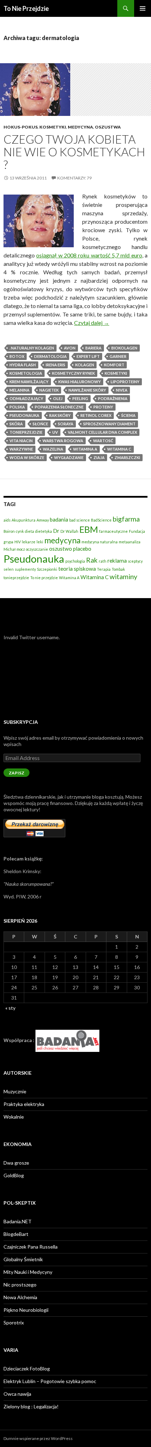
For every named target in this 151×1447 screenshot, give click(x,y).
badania (59, 519)
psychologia (75, 561)
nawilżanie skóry (87, 390)
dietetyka (43, 531)
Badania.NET (18, 1221)
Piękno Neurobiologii (26, 1310)
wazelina (53, 449)
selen (9, 569)
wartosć (103, 440)
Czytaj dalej (91, 322)
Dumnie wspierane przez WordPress (38, 1438)
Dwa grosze (16, 1163)
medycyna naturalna (99, 541)
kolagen (84, 364)
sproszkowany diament (109, 423)
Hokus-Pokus (21, 127)
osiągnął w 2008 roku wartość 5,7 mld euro (89, 255)
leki (40, 541)
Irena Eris (55, 364)
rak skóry (60, 415)
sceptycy (135, 561)
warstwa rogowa (62, 440)
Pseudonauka (24, 415)
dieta (29, 531)
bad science (79, 520)
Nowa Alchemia (20, 1297)
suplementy (25, 569)
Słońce (40, 423)
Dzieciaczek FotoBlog (27, 1368)
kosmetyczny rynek (73, 373)
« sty (10, 1008)
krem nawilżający (28, 381)
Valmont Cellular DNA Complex (102, 432)
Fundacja (137, 531)
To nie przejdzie (44, 577)
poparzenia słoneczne (59, 407)
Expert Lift (88, 356)
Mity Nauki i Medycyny (28, 1272)
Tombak (118, 569)
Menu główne (142, 8)
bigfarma (126, 519)
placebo (82, 548)
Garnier (118, 356)
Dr (56, 531)
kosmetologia (25, 373)
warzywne (21, 449)
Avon (70, 348)
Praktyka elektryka (24, 1104)
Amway (43, 520)
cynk (20, 531)
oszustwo (60, 548)
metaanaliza (129, 541)
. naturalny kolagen (31, 348)
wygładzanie (69, 457)
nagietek (49, 390)
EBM (88, 529)
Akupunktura (23, 520)
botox (16, 356)
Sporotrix (14, 1322)
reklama (117, 560)
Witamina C (119, 449)
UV (55, 432)
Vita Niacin (21, 440)
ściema (128, 415)
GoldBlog (14, 1175)
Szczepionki (47, 569)
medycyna (62, 540)
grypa (8, 541)
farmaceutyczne (113, 531)
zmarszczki (127, 457)
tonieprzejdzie (25, 432)
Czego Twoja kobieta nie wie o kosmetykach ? (74, 151)
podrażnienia (112, 398)
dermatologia (50, 356)
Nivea (121, 390)
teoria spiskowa (77, 568)
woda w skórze (26, 457)
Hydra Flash (22, 364)
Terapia (104, 569)
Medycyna (80, 127)
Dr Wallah (69, 531)
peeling (80, 398)
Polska (17, 407)
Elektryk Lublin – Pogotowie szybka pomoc (50, 1381)
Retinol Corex (95, 415)
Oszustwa (108, 127)
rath (102, 561)
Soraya (65, 423)
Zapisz (16, 772)
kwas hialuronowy (79, 381)
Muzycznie (15, 1091)
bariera (93, 348)
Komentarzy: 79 (74, 178)
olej (58, 398)
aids (7, 520)
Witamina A (85, 449)
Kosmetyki (52, 127)
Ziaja (99, 457)
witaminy (123, 576)
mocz (21, 549)
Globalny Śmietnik (23, 1259)
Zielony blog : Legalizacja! (31, 1406)
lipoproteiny (125, 381)
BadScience (101, 520)
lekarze (28, 541)
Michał (9, 549)
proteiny (103, 407)
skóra (16, 423)
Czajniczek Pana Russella (31, 1247)
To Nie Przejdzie (26, 8)
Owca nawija (17, 1394)
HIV (17, 541)
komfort (114, 364)
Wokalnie (14, 1117)
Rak (92, 560)
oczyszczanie (37, 549)
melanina (19, 390)
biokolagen (124, 348)
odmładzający (26, 398)
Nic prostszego (20, 1285)
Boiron (9, 531)
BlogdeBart (16, 1234)
